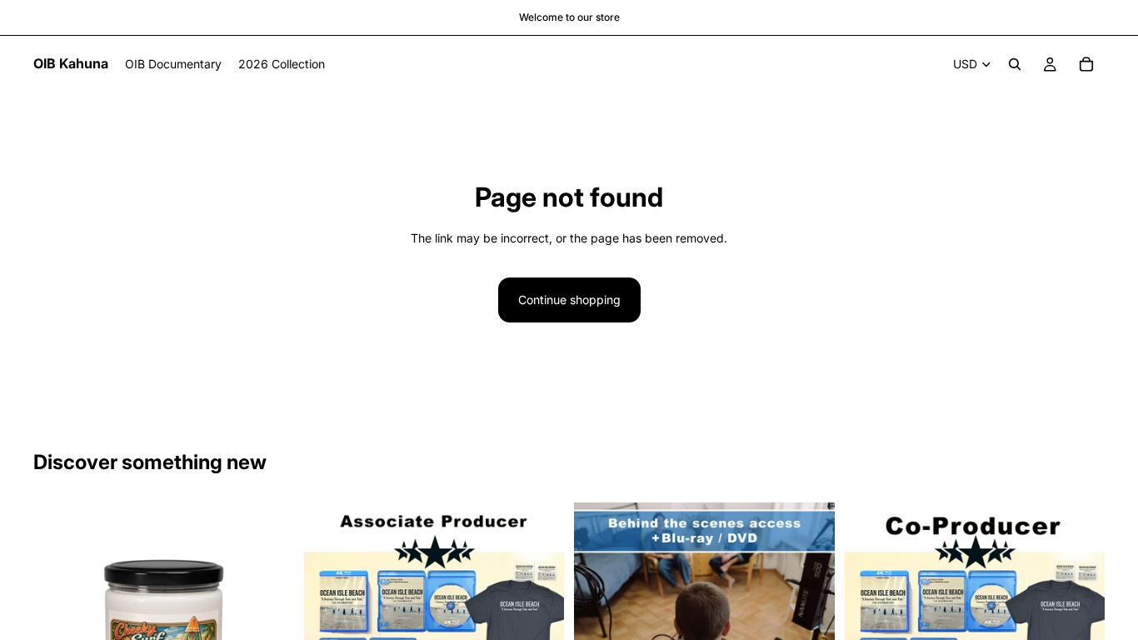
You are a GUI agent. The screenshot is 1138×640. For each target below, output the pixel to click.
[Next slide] (810, 606)
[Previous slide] (599, 606)
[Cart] (1086, 64)
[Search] (1014, 64)
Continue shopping (569, 299)
